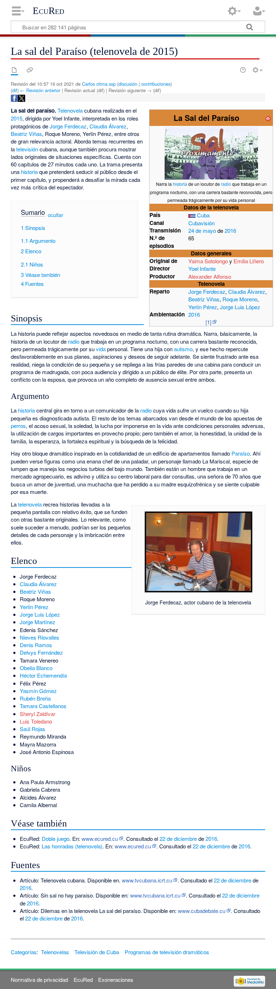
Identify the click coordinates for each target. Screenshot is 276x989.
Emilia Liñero (249, 261)
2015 (16, 118)
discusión (128, 83)
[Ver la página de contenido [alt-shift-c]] (14, 70)
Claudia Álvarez (246, 291)
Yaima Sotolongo (208, 261)
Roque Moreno (239, 299)
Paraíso (240, 453)
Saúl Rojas (32, 729)
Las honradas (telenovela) (72, 846)
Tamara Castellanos (43, 706)
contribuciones (155, 83)
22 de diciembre (178, 838)
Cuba (203, 215)
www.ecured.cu (100, 838)
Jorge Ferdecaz (206, 291)
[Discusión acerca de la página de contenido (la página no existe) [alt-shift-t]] (29, 70)
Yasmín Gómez (38, 690)
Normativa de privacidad (39, 979)
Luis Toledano (36, 721)
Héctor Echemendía (43, 675)
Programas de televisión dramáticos (167, 952)
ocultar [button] (55, 214)
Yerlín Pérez (202, 307)
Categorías (24, 952)
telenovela (30, 504)
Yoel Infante (202, 268)
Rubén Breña (35, 698)
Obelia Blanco (36, 668)
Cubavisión (201, 223)
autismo (183, 349)
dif (14, 90)
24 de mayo (202, 230)
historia (180, 184)
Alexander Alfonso (209, 276)
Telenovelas (55, 952)
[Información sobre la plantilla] (268, 117)
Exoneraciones (115, 979)
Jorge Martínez (37, 622)
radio (226, 184)
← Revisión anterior (40, 90)
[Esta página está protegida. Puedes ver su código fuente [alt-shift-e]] (230, 70)
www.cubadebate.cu (201, 910)
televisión (27, 149)
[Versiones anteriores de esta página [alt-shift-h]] (243, 70)
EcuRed (48, 10)
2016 (230, 230)
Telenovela (70, 110)
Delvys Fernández (41, 652)
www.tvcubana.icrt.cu (147, 880)
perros (18, 425)
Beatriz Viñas (204, 299)
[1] (208, 322)
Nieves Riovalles (39, 637)
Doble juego (55, 838)
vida (101, 349)
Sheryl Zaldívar (37, 713)
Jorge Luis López (240, 307)
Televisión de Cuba (96, 952)
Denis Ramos (36, 645)
